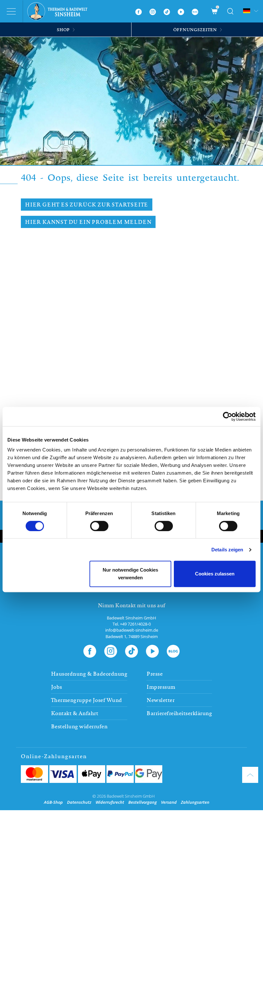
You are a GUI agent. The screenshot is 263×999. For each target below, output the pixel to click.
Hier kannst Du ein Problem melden (88, 222)
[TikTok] (167, 11)
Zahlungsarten (195, 802)
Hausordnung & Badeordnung (89, 674)
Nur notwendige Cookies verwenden (130, 573)
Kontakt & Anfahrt (74, 713)
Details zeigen (227, 549)
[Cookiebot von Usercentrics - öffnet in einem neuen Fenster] (227, 416)
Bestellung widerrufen (79, 726)
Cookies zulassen (214, 573)
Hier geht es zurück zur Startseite (86, 204)
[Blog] (195, 11)
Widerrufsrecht (110, 802)
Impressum (161, 687)
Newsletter (160, 700)
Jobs (56, 687)
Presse (155, 674)
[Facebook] (138, 11)
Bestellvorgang (142, 802)
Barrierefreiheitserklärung (179, 713)
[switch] (99, 526)
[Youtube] (181, 11)
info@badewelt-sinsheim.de (131, 630)
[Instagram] (152, 11)
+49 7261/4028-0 (135, 624)
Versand (169, 802)
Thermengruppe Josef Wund (86, 700)
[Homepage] (59, 11)
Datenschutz (79, 802)
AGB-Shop (53, 802)
